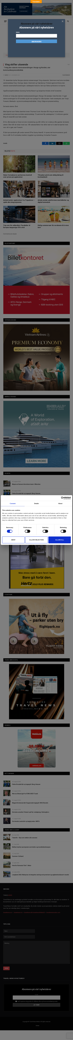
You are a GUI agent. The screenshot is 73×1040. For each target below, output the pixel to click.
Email (18, 32)
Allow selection (36, 540)
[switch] (27, 531)
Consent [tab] (12, 503)
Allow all (59, 540)
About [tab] (60, 503)
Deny (13, 540)
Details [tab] (36, 503)
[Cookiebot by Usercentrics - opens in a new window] (62, 498)
